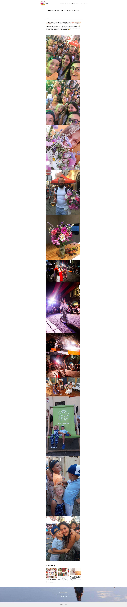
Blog (81, 3)
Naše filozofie (63, 3)
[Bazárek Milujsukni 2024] (63, 572)
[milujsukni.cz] (44, 3)
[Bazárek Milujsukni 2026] (51, 573)
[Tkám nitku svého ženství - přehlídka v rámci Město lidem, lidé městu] (75, 571)
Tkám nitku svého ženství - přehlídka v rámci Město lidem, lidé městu (75, 577)
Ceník (77, 3)
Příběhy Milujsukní (71, 3)
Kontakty (86, 3)
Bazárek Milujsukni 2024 (63, 577)
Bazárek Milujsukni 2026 (51, 579)
